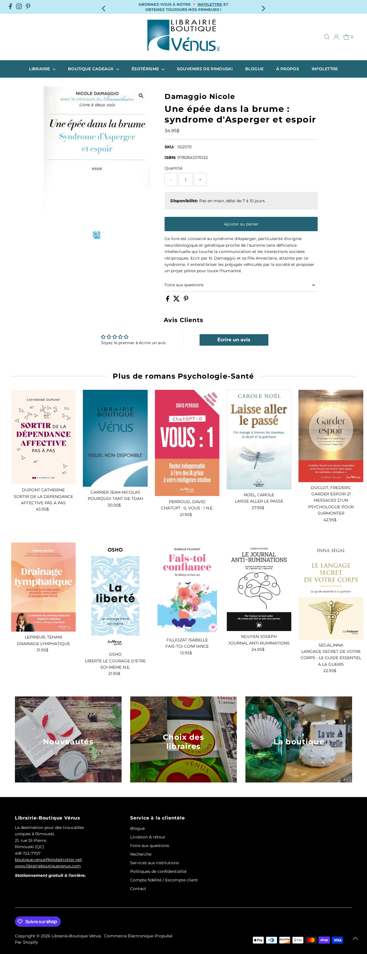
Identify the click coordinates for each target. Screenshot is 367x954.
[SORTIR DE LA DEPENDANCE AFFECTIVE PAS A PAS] (43, 437)
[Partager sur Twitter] (177, 300)
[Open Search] (326, 37)
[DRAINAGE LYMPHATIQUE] (43, 587)
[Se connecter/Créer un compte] (336, 37)
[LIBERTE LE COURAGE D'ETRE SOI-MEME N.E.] (115, 595)
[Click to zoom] (140, 95)
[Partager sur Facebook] (168, 300)
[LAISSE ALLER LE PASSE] (259, 440)
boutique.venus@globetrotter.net (48, 859)
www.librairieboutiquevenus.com (48, 866)
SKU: (169, 146)
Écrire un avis (233, 339)
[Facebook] (10, 7)
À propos (287, 68)
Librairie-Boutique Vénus (76, 936)
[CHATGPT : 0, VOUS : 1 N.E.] (187, 443)
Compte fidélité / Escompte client (164, 880)
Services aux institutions (154, 862)
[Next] (262, 6)
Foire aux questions (184, 284)
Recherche (140, 854)
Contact (138, 888)
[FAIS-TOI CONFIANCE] (187, 588)
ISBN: (170, 157)
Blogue (254, 68)
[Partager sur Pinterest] (186, 300)
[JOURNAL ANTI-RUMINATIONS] (259, 586)
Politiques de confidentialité (158, 871)
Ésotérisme (146, 68)
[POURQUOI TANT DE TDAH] (115, 438)
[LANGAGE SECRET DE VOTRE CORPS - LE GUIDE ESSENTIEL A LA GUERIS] (330, 590)
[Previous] (104, 6)
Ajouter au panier (241, 224)
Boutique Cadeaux (91, 68)
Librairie (40, 68)
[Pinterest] (28, 7)
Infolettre (325, 68)
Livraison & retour (147, 837)
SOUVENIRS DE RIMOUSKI (205, 68)
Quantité (173, 168)
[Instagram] (19, 7)
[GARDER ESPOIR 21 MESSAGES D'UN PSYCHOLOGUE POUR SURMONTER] (330, 436)
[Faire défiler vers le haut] (355, 938)
